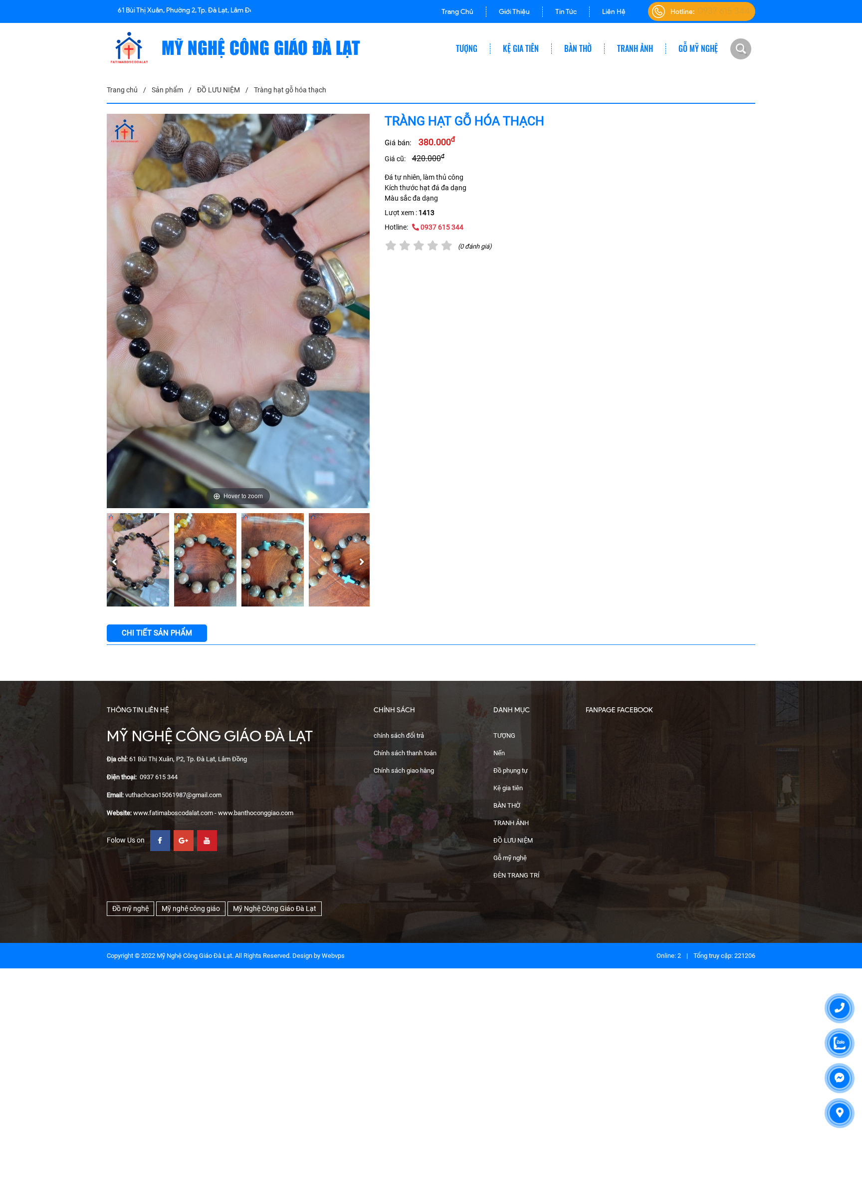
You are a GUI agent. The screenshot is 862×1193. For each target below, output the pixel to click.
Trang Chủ (457, 11)
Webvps (333, 955)
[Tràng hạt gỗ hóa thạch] (138, 560)
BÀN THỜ (578, 48)
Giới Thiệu (514, 11)
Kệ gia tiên (521, 48)
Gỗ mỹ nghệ (698, 48)
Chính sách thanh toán (405, 753)
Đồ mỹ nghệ (130, 908)
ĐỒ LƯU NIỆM (513, 840)
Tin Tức (566, 11)
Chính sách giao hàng (404, 770)
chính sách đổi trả (399, 735)
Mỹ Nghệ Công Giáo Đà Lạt (274, 908)
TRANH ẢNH (635, 48)
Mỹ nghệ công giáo (191, 908)
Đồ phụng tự (510, 770)
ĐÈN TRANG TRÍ (516, 875)
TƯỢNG (466, 48)
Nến (499, 753)
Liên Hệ (614, 11)
